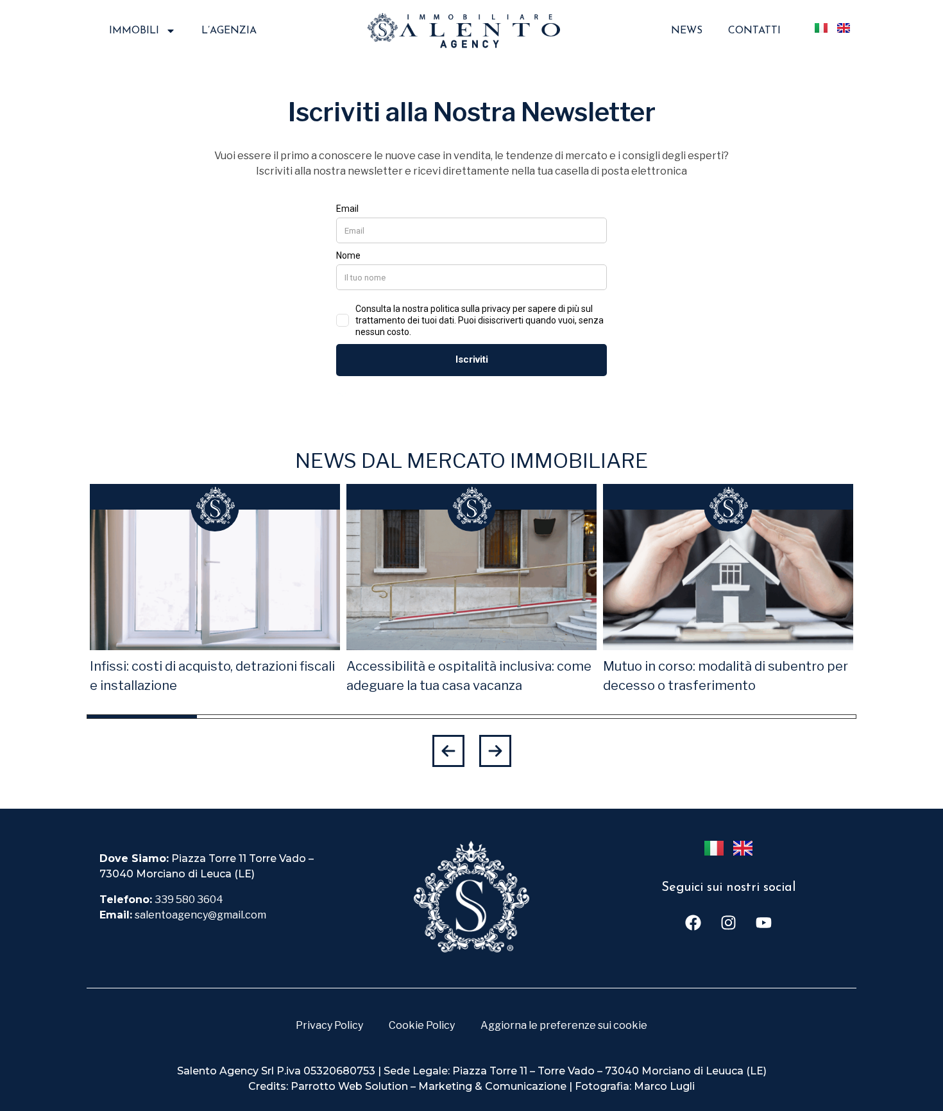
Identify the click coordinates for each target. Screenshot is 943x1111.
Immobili (134, 31)
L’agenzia (229, 31)
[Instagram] (728, 923)
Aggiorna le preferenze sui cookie (563, 1025)
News (686, 31)
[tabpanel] (215, 590)
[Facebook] (693, 923)
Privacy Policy (329, 1025)
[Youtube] (763, 923)
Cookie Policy (422, 1025)
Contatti (754, 31)
